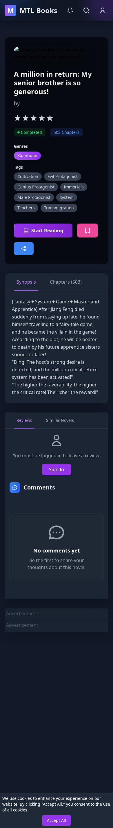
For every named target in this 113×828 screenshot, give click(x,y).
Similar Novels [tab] (60, 420)
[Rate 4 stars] (41, 117)
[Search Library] (86, 10)
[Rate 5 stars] (49, 117)
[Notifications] (70, 10)
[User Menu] (102, 10)
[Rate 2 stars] (25, 117)
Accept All (56, 820)
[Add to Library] (87, 230)
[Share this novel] (24, 248)
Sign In (56, 469)
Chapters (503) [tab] (66, 282)
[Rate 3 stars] (33, 117)
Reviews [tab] (24, 420)
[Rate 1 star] (17, 117)
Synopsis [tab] (26, 282)
